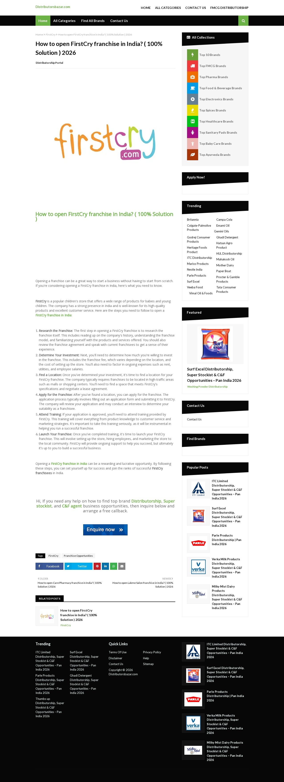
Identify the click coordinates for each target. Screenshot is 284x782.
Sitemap (148, 664)
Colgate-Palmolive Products (199, 228)
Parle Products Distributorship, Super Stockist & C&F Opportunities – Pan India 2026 (50, 684)
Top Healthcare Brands (216, 121)
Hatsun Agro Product (224, 245)
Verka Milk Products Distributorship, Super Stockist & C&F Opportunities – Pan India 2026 (227, 567)
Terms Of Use (117, 652)
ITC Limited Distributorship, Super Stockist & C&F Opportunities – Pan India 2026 (227, 489)
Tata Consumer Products (226, 289)
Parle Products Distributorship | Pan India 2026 (226, 540)
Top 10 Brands (209, 55)
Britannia (193, 219)
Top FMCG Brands (212, 66)
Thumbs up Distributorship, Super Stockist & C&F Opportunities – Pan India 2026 (50, 707)
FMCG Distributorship (229, 8)
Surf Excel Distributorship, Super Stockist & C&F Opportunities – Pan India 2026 (214, 375)
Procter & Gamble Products (228, 279)
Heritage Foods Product (197, 250)
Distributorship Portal (49, 62)
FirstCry (50, 34)
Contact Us (195, 8)
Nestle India (194, 269)
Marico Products (198, 263)
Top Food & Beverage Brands (220, 88)
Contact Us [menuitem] (119, 21)
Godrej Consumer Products (198, 240)
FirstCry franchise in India (53, 315)
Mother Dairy (225, 265)
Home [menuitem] (42, 21)
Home (146, 8)
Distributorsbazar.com (53, 7)
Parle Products (196, 275)
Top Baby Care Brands (215, 143)
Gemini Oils (221, 231)
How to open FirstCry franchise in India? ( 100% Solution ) (104, 216)
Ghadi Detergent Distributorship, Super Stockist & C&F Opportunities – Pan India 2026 (84, 684)
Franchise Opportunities (78, 555)
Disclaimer (115, 658)
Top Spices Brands (212, 110)
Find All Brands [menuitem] (93, 21)
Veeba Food (195, 287)
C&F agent (72, 506)
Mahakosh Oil (225, 259)
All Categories (168, 8)
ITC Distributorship (199, 257)
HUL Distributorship (229, 253)
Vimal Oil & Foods (201, 293)
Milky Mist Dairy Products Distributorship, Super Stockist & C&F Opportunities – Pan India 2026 (227, 597)
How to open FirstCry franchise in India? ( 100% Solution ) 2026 (78, 615)
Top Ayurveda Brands (215, 154)
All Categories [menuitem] (64, 21)
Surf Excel (193, 281)
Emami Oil (222, 225)
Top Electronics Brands (216, 99)
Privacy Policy (152, 652)
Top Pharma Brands (213, 77)
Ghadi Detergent (227, 237)
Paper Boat (223, 271)
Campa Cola (224, 219)
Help (146, 658)
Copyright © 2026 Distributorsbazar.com (123, 672)
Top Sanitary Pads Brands (218, 132)
